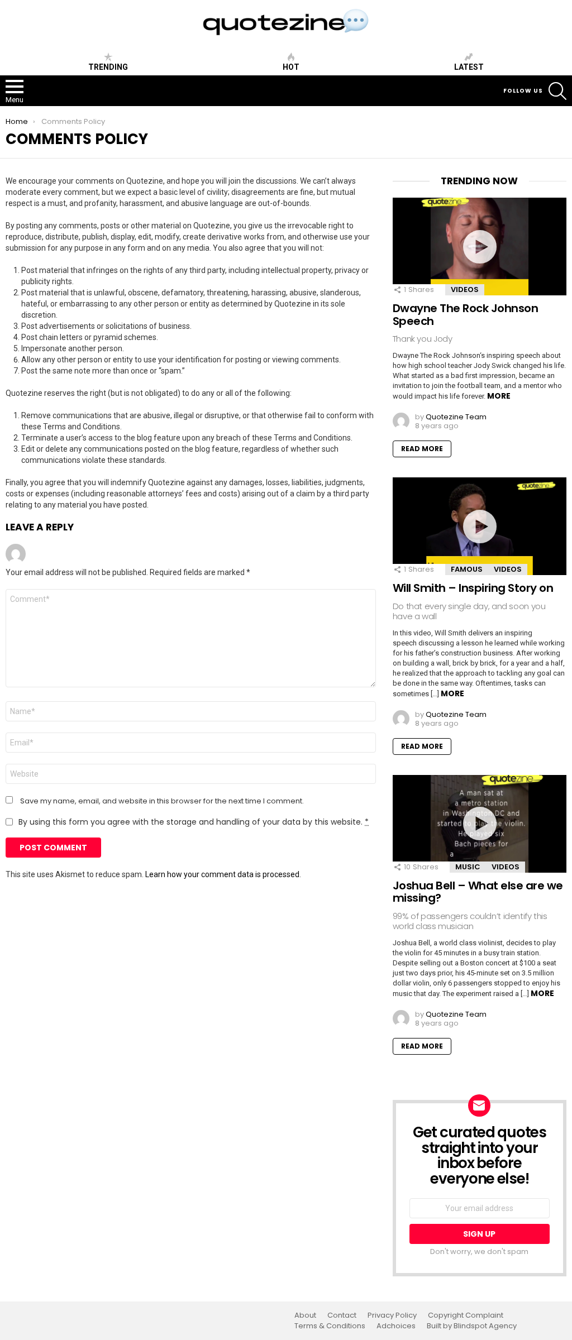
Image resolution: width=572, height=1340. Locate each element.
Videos (465, 289)
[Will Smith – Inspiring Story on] (479, 526)
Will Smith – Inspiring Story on (473, 588)
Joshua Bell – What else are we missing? (478, 892)
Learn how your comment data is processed (222, 874)
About (305, 1315)
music (467, 867)
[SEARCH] (557, 91)
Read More (422, 448)
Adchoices (396, 1326)
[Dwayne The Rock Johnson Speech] (479, 246)
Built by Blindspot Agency (472, 1326)
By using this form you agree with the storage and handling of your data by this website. (193, 821)
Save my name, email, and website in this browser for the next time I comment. (162, 801)
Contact (341, 1315)
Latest (469, 67)
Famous (467, 569)
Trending (108, 67)
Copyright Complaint (465, 1315)
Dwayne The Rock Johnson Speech (465, 314)
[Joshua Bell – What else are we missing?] (479, 824)
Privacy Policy (392, 1315)
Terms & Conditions (329, 1326)
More (499, 395)
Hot (291, 67)
